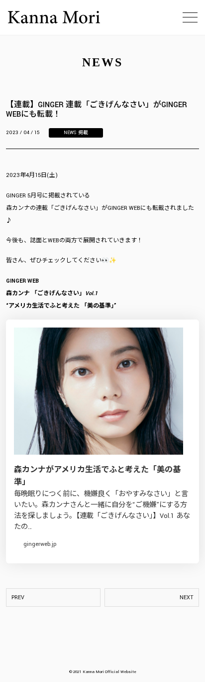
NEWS (70, 133)
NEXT (187, 597)
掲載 (83, 133)
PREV (17, 597)
